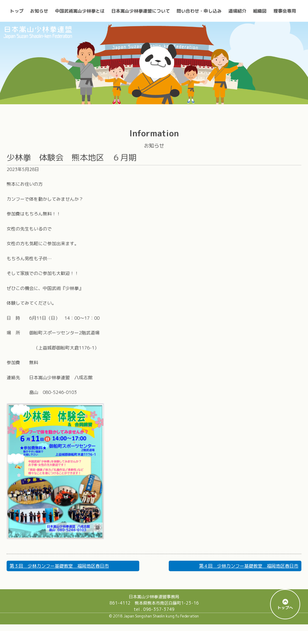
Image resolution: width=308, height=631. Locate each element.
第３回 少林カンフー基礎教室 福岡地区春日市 (59, 566)
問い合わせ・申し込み (199, 11)
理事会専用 (284, 11)
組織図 (259, 11)
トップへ (285, 607)
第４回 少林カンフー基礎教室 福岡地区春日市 (248, 566)
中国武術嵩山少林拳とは (80, 11)
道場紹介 (237, 11)
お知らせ (39, 11)
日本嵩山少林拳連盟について (140, 11)
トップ (16, 11)
